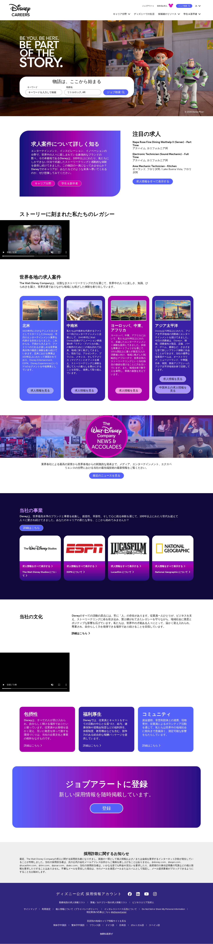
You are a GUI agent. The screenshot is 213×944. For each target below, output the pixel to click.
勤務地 (69, 87)
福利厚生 (92, 714)
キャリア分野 (43, 183)
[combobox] (82, 92)
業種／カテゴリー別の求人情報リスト (108, 902)
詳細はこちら (33, 528)
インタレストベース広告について (120, 909)
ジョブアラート (148, 6)
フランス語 (95, 925)
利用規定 (46, 909)
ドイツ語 (109, 925)
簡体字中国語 (59, 925)
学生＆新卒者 (69, 183)
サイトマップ (30, 909)
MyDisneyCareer (118, 912)
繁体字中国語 (77, 925)
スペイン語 (154, 925)
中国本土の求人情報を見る (173, 389)
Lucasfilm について (121, 572)
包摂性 (31, 714)
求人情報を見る (41, 391)
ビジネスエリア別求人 (143, 902)
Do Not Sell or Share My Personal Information (163, 909)
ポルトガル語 (137, 925)
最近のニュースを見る (106, 475)
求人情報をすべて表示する (152, 181)
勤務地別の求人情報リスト (72, 902)
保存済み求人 (162, 6)
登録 (106, 808)
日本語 (122, 925)
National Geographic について (171, 572)
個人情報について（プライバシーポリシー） (77, 909)
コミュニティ (156, 714)
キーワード (32, 87)
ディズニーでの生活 (144, 14)
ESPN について (74, 572)
